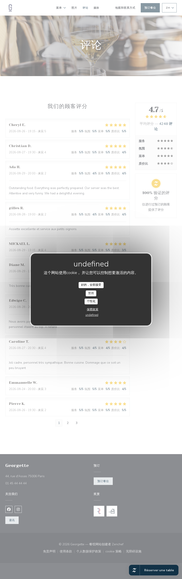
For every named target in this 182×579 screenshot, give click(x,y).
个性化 (91, 301)
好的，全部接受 (91, 285)
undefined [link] (91, 315)
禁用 (91, 293)
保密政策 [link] (92, 309)
